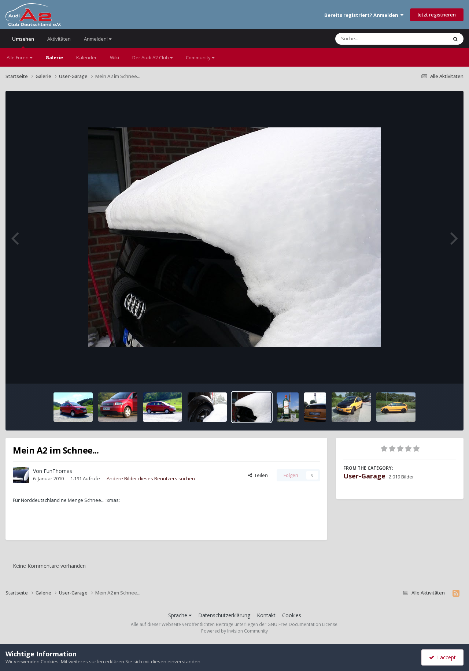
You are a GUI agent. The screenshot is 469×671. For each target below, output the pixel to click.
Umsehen (23, 39)
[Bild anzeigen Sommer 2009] (288, 407)
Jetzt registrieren (437, 14)
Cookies (291, 615)
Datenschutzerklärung (224, 615)
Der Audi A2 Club (151, 57)
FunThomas (58, 470)
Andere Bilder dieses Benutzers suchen (151, 478)
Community (199, 57)
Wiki (114, 57)
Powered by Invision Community (234, 631)
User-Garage (364, 475)
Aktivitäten (59, 39)
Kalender (86, 57)
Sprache (178, 615)
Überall (429, 39)
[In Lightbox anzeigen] (234, 237)
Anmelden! (96, 39)
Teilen (260, 475)
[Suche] (455, 39)
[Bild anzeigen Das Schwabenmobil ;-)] (73, 407)
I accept (445, 657)
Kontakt (266, 615)
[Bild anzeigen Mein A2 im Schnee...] (207, 407)
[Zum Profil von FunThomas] (21, 475)
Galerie (54, 57)
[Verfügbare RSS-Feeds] (456, 593)
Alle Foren (18, 57)
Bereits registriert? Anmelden (362, 15)
